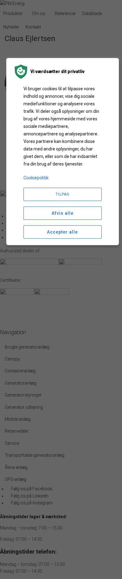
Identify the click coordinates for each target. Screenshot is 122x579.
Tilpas (62, 194)
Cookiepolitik (35, 177)
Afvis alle (63, 213)
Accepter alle (62, 231)
